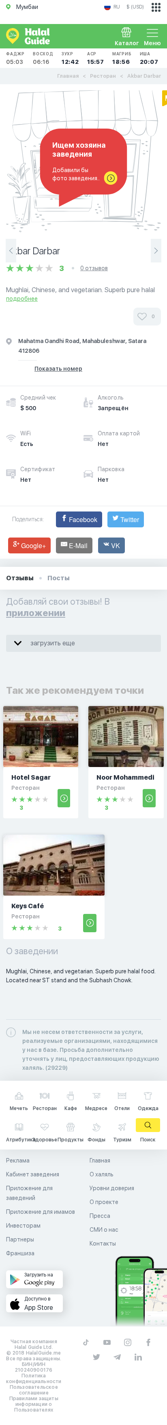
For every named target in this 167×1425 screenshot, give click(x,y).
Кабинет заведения (32, 1174)
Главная (68, 76)
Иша (149, 58)
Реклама (18, 1160)
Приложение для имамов (40, 1212)
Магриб (122, 58)
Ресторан (103, 76)
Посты (58, 578)
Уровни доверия (112, 1188)
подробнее (22, 298)
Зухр (70, 58)
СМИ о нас (104, 1229)
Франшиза (20, 1253)
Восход (43, 58)
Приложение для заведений (29, 1193)
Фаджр (15, 58)
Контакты (103, 1243)
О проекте (104, 1202)
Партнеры (20, 1239)
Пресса (100, 1216)
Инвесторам (23, 1225)
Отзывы (20, 578)
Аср (95, 58)
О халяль (101, 1174)
